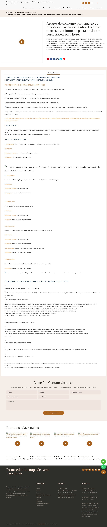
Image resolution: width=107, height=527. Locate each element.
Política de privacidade (51, 524)
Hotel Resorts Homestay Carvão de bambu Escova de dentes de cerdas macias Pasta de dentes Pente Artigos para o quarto (65, 458)
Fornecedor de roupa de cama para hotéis (27, 471)
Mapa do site (41, 524)
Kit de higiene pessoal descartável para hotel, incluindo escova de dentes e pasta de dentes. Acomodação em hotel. (89, 458)
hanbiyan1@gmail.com (91, 490)
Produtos (13, 12)
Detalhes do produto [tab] (53, 73)
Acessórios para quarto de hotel (27, 12)
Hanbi (7, 12)
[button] (101, 8)
